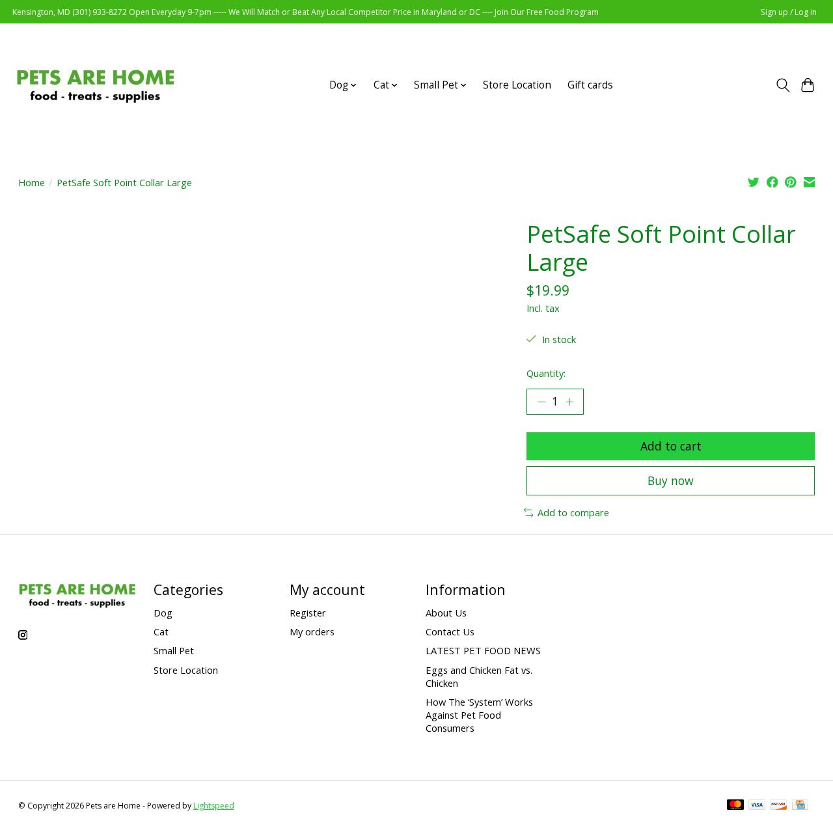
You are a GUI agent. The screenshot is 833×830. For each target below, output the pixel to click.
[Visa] (756, 805)
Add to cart (671, 446)
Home (31, 182)
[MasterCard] (735, 805)
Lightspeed (213, 805)
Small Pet (174, 650)
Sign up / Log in (789, 12)
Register (308, 612)
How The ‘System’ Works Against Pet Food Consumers (479, 714)
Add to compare (573, 512)
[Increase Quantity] (569, 402)
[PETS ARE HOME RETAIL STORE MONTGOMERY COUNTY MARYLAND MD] (95, 85)
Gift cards (590, 85)
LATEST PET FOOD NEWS (483, 650)
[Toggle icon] (782, 85)
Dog (163, 612)
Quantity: (546, 373)
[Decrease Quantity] (541, 402)
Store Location (517, 85)
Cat (161, 631)
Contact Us (450, 631)
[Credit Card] (800, 805)
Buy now (671, 480)
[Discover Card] (778, 805)
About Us (446, 612)
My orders (312, 631)
